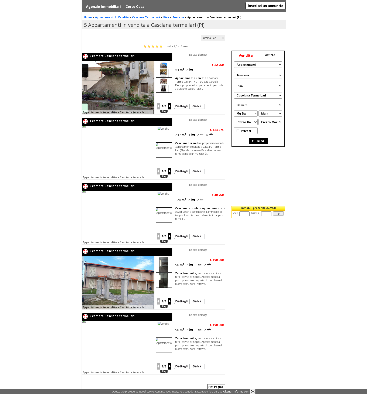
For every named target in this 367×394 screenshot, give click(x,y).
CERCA (258, 141)
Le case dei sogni (198, 55)
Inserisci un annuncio (265, 5)
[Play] (164, 111)
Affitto (270, 55)
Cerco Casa (135, 6)
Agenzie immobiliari (103, 6)
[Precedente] (158, 106)
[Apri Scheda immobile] (137, 87)
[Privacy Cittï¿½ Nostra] (236, 391)
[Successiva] (170, 106)
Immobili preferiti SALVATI (258, 208)
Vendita (246, 55)
